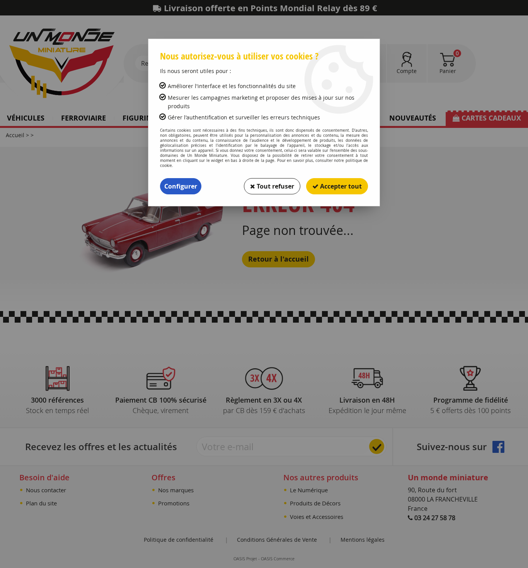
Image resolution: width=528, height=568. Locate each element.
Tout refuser (274, 186)
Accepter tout (340, 186)
